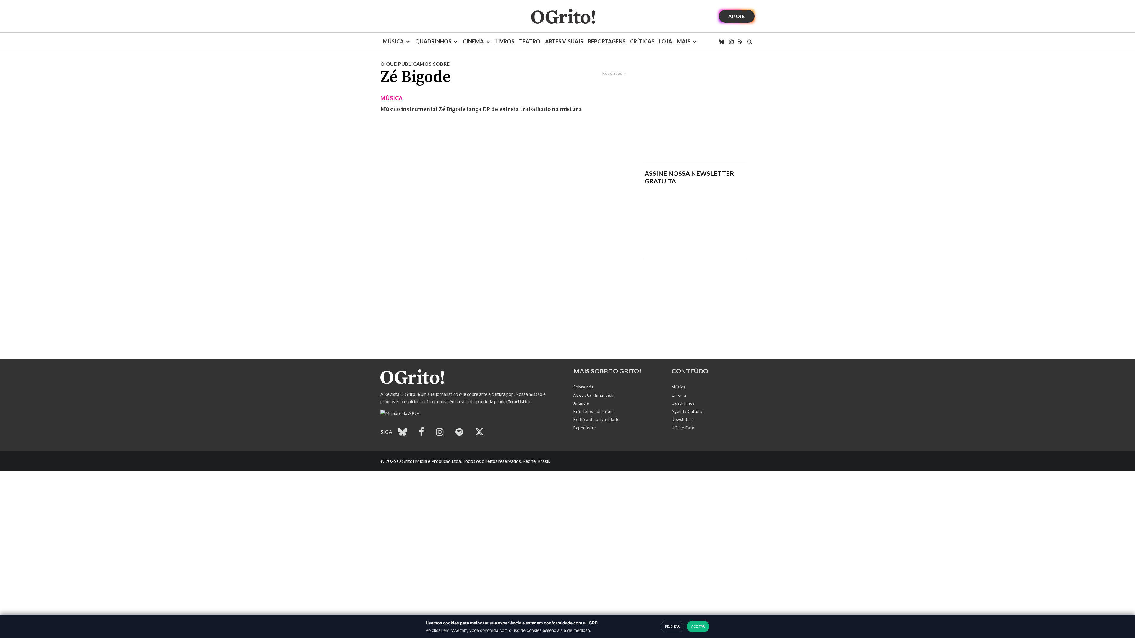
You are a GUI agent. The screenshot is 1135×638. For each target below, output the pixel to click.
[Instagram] (731, 42)
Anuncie (581, 403)
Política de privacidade (596, 419)
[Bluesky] (722, 42)
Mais (683, 41)
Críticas (642, 41)
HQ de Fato (683, 427)
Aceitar (698, 626)
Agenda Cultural (688, 411)
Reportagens (606, 41)
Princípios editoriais (593, 411)
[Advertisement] (695, 110)
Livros (504, 41)
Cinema (473, 41)
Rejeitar (672, 626)
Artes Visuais (564, 41)
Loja (665, 41)
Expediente (584, 427)
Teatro (529, 41)
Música (393, 41)
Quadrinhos (433, 41)
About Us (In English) (594, 395)
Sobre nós (583, 387)
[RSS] (740, 42)
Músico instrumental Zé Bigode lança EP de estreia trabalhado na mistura (481, 109)
